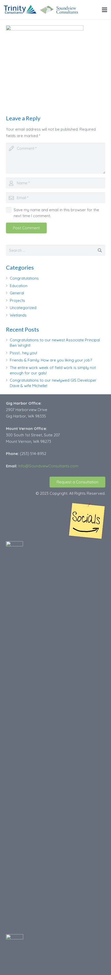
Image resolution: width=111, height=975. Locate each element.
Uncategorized (23, 307)
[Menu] (104, 9)
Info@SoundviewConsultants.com (48, 465)
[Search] (99, 250)
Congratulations (24, 278)
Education (18, 285)
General (17, 292)
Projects (17, 300)
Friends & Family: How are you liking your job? (51, 360)
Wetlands (18, 315)
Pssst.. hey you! (23, 352)
